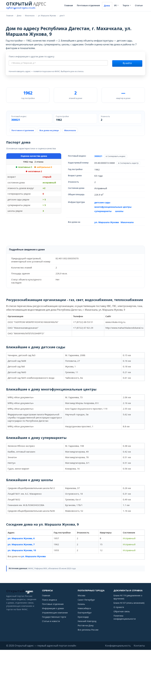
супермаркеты (103, 211)
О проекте (119, 607)
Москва (81, 595)
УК (116, 5)
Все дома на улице (49, 130)
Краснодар (83, 616)
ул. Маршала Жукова (106, 222)
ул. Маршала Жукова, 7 (21, 544)
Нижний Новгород (87, 621)
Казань (81, 604)
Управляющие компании (55, 612)
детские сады (102, 202)
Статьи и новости (51, 621)
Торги (127, 5)
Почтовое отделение (23, 130)
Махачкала (70, 130)
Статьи (139, 5)
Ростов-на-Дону (85, 625)
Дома (107, 5)
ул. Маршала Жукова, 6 (21, 538)
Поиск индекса (49, 599)
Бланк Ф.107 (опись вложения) (129, 602)
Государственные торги (54, 616)
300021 (15, 120)
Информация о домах (53, 608)
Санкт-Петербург (86, 599)
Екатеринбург (85, 612)
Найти (128, 63)
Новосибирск (84, 608)
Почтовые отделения (88, 5)
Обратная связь (122, 611)
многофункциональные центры (113, 206)
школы (119, 211)
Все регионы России (88, 629)
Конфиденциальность (118, 645)
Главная (68, 5)
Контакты (139, 645)
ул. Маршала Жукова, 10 (22, 550)
